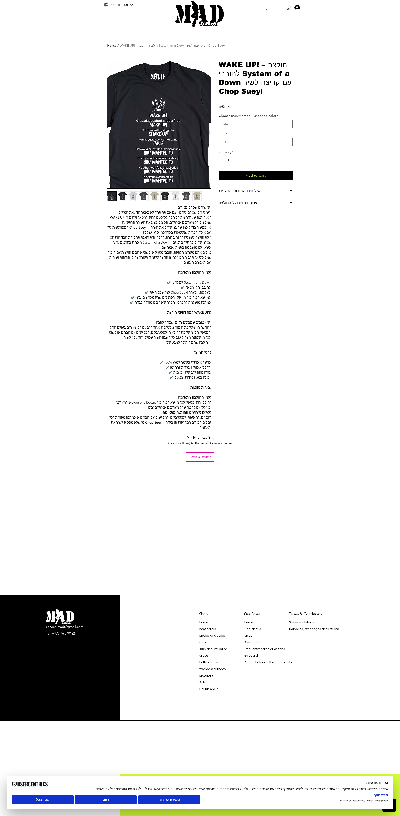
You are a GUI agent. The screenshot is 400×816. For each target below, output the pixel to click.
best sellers (207, 629)
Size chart (251, 642)
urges (203, 656)
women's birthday (212, 669)
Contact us (252, 629)
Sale (202, 682)
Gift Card (251, 656)
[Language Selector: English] (108, 4)
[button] (125, 5)
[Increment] (234, 160)
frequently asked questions (259, 649)
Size (223, 134)
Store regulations (301, 622)
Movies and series (212, 636)
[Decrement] (222, 160)
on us (248, 636)
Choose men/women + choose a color (249, 116)
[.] (295, 8)
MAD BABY (206, 676)
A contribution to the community (259, 662)
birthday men (209, 662)
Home (112, 45)
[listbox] (125, 5)
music (204, 642)
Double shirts (208, 689)
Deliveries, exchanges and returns (304, 629)
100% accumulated (213, 649)
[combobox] (256, 124)
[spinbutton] (228, 160)
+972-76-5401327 (64, 633)
